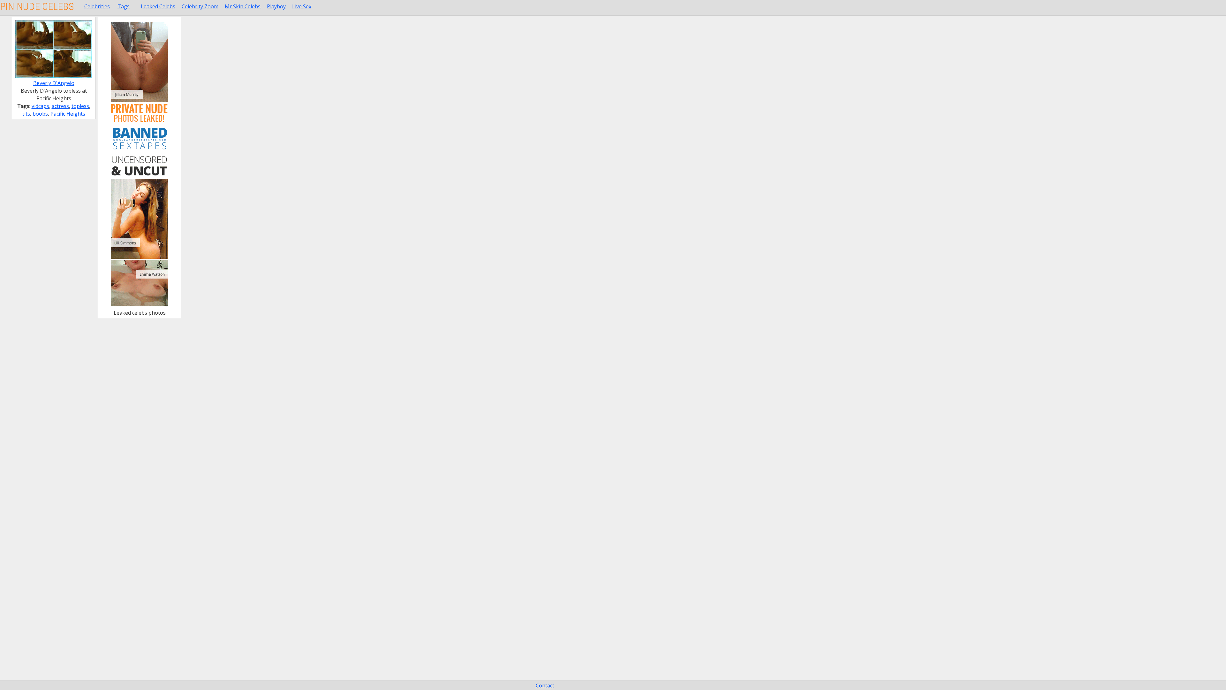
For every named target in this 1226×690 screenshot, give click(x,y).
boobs (40, 113)
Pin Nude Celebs (37, 6)
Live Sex (301, 6)
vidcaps (40, 106)
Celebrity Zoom (200, 6)
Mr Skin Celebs (243, 6)
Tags (123, 6)
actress (60, 106)
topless (80, 106)
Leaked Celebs (158, 6)
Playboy (276, 6)
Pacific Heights (67, 113)
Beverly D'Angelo (53, 83)
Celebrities (97, 6)
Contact (545, 685)
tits (26, 113)
